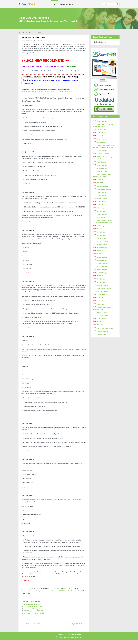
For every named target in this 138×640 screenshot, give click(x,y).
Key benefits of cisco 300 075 (34, 613)
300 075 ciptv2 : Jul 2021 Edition (35, 611)
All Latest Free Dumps (66, 4)
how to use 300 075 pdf (32, 609)
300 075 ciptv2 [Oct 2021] (32, 604)
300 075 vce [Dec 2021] (32, 624)
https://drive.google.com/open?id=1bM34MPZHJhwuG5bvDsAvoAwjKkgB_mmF (47, 91)
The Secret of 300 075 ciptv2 (33, 606)
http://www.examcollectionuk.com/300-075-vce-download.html (57, 591)
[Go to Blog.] (19, 33)
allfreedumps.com (76, 637)
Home (54, 4)
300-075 (24, 33)
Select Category (100, 42)
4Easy (26, 4)
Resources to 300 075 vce (33, 37)
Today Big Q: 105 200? (75, 624)
